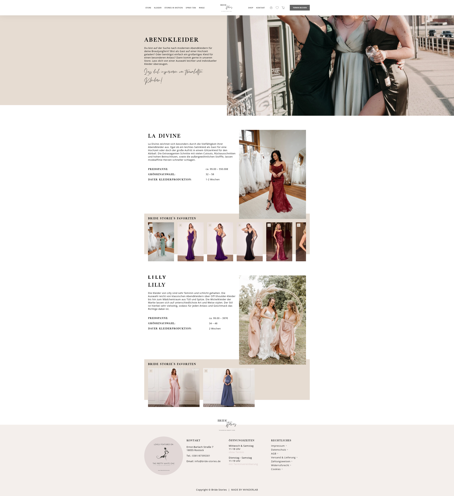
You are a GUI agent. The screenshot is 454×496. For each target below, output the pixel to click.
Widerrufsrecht (280, 465)
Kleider (157, 7)
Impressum (278, 445)
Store (148, 7)
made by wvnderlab (244, 489)
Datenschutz (278, 449)
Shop (250, 7)
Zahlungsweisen (280, 461)
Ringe (202, 7)
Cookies (276, 469)
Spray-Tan (191, 7)
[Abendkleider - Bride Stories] (226, 14)
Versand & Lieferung (283, 457)
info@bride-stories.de (208, 461)
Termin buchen (300, 7)
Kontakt (260, 7)
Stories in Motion (173, 7)
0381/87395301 (201, 455)
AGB (273, 453)
